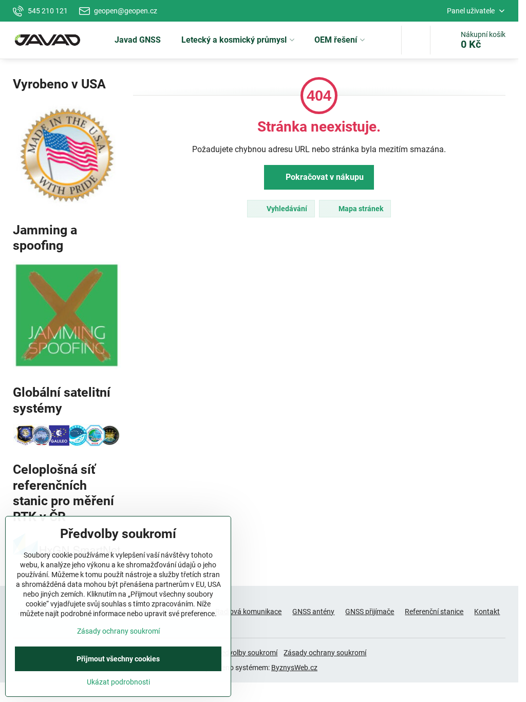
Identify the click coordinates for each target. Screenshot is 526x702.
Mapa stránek (360, 209)
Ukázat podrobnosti (118, 682)
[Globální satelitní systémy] (67, 444)
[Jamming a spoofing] (67, 367)
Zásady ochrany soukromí (325, 653)
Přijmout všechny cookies (118, 659)
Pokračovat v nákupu (324, 177)
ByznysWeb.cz (294, 667)
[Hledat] (416, 40)
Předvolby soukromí (245, 653)
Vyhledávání (286, 209)
